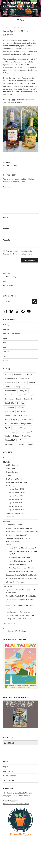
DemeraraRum (10, 391)
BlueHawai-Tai (9, 382)
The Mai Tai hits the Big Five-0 (20, 561)
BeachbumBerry (10, 378)
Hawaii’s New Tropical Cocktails (21, 571)
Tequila (7, 436)
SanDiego (22, 428)
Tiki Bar (6, 352)
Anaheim (17, 374)
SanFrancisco (9, 432)
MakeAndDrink (10, 415)
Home (5, 458)
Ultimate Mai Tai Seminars (16, 631)
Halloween (8, 399)
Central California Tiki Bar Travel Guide (21, 596)
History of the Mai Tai (14, 525)
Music (5, 338)
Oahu (6, 424)
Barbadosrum (29, 374)
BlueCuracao (25, 378)
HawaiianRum (29, 399)
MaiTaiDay (21, 411)
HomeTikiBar (9, 403)
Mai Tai (6, 329)
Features (6, 522)
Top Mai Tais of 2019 (16, 489)
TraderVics (26, 436)
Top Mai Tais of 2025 (16, 510)
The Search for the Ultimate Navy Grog (21, 579)
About (5, 628)
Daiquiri (26, 387)
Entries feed (8, 771)
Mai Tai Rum (10, 469)
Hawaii (18, 399)
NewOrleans (26, 420)
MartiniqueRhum (25, 415)
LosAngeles (9, 411)
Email (6, 229)
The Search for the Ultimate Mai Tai (20, 5)
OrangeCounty (26, 424)
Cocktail (32, 382)
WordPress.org (9, 780)
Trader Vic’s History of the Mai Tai (19, 528)
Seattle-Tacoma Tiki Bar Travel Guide (20, 615)
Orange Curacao (12, 472)
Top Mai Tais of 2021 (16, 496)
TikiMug (16, 436)
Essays (8, 545)
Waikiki (21, 444)
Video (5, 361)
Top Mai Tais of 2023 (16, 503)
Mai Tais (6, 462)
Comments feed (9, 776)
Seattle (30, 432)
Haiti (31, 395)
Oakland (14, 424)
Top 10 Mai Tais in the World (16, 482)
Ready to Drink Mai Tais (15, 513)
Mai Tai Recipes (12, 465)
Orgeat (7, 428)
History (6, 325)
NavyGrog (15, 420)
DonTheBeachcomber (13, 395)
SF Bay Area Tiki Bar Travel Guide (18, 619)
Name (6, 217)
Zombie (30, 444)
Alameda (7, 374)
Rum (8, 162)
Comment (7, 187)
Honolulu (20, 403)
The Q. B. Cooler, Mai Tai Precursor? (22, 548)
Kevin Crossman (24, 28)
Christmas (22, 382)
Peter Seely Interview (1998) (19, 558)
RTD (14, 428)
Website (6, 240)
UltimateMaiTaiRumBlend (14, 440)
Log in (5, 767)
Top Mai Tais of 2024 (16, 506)
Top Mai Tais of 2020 (16, 492)
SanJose (21, 432)
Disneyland (23, 391)
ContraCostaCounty (12, 387)
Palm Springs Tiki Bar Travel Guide (19, 612)
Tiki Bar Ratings (9, 624)
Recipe (6, 343)
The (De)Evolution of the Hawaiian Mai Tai (22, 532)
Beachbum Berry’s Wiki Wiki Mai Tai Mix (21, 575)
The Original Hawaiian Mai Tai (17, 535)
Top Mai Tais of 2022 (16, 499)
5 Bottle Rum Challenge (15, 582)
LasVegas (20, 407)
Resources (10, 517)
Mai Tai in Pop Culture (11, 334)
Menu (22, 20)
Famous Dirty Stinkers (17, 564)
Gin (25, 395)
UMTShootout (10, 444)
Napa (6, 420)
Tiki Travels (7, 587)
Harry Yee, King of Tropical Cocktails (22, 568)
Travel (5, 356)
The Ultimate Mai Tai (14, 479)
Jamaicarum (11, 166)
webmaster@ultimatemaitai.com (16, 804)
